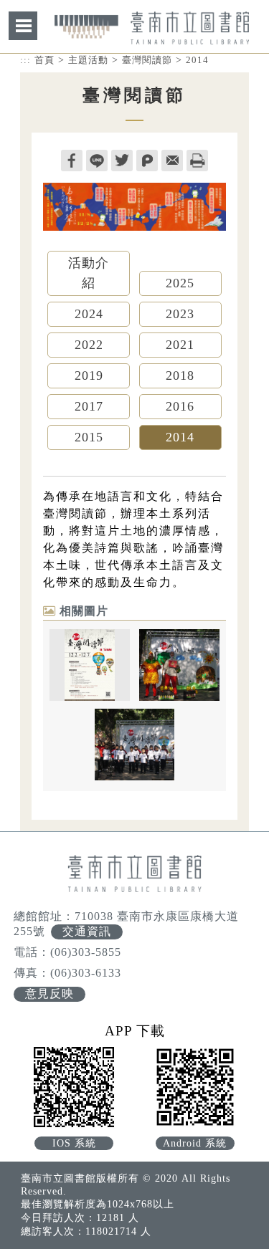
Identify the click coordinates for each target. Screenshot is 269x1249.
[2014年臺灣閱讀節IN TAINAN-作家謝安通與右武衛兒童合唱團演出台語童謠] (135, 744)
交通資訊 (86, 931)
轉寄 (172, 160)
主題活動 (88, 59)
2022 (89, 345)
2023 (180, 314)
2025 (180, 283)
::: (25, 59)
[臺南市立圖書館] (152, 36)
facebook (71, 160)
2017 (89, 406)
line (97, 160)
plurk (147, 160)
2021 (180, 345)
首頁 (44, 59)
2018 (180, 375)
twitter (122, 160)
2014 (197, 59)
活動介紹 (88, 273)
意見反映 (49, 993)
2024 (89, 314)
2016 (180, 406)
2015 (89, 437)
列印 (197, 160)
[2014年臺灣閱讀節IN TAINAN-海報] (89, 665)
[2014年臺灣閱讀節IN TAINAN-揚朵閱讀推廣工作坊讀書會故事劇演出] (179, 665)
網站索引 (23, 25)
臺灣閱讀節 (147, 59)
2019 (89, 375)
